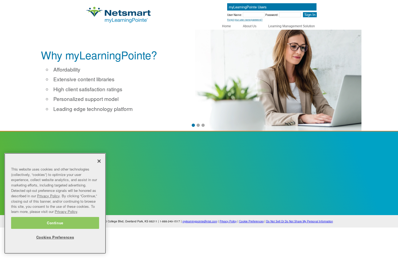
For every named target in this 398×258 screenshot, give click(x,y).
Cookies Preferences (55, 237)
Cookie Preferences (251, 221)
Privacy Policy (228, 221)
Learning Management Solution (291, 26)
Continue (55, 222)
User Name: (235, 15)
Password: (272, 15)
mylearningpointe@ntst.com (199, 221)
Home (226, 26)
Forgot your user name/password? (245, 19)
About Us (249, 26)
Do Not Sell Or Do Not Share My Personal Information (299, 221)
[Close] (99, 161)
